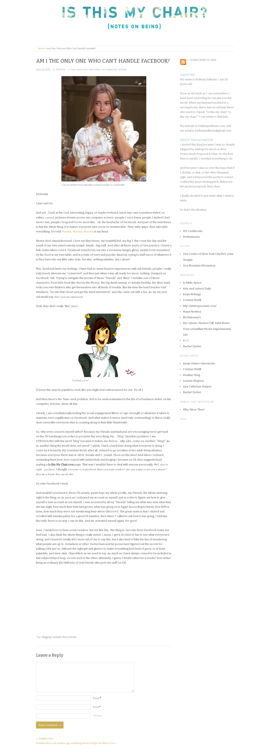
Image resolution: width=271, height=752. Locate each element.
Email (97, 707)
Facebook (56, 637)
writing (122, 69)
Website (97, 715)
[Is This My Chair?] (122, 22)
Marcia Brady (69, 637)
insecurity (82, 69)
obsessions (95, 69)
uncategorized (109, 69)
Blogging (46, 637)
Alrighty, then (46, 738)
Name (97, 698)
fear (73, 69)
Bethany (60, 69)
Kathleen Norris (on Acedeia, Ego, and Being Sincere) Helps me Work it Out (75, 743)
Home (41, 48)
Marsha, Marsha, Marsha (77, 231)
